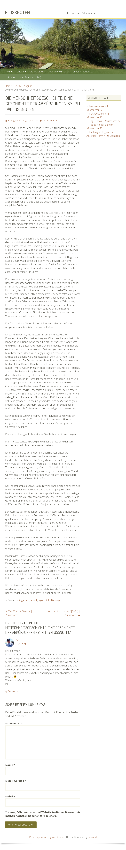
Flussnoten (17, 12)
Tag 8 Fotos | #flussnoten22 (104, 121)
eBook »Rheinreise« (58, 71)
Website (10, 796)
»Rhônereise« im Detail (19, 77)
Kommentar (14, 723)
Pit (17, 640)
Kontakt (20, 71)
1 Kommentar (50, 120)
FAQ (39, 77)
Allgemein (24, 600)
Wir (8, 71)
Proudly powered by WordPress (46, 837)
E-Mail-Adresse (15, 780)
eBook (34, 600)
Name (10, 765)
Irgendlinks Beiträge (49, 600)
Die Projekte (36, 71)
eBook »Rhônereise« (83, 71)
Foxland (92, 837)
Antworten (13, 691)
